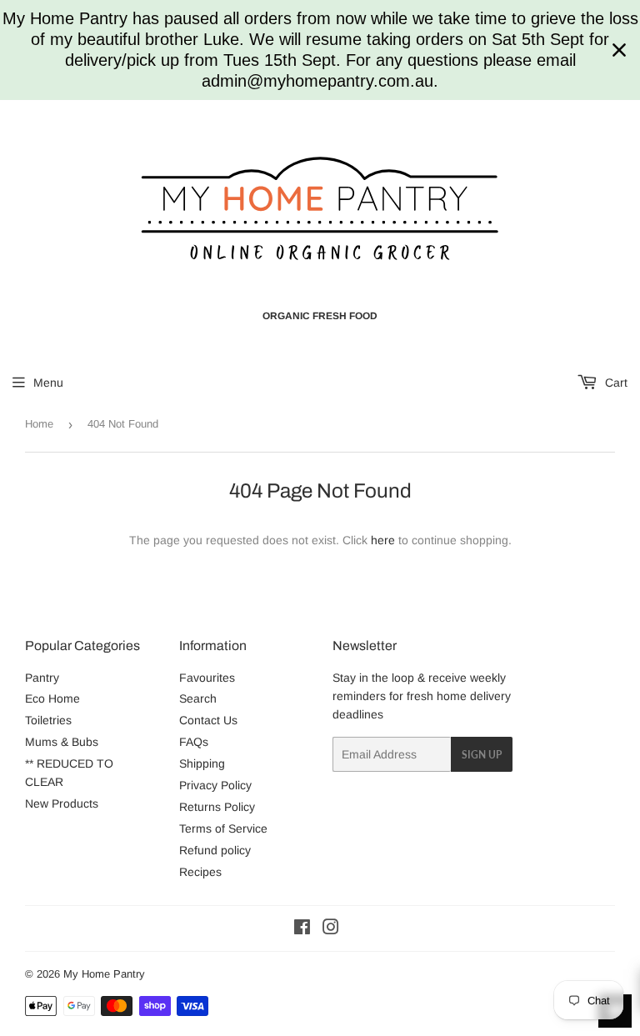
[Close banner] (619, 50)
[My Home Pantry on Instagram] (330, 929)
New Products (61, 803)
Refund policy (215, 850)
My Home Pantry (104, 974)
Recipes (200, 871)
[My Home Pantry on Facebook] (302, 929)
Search (198, 698)
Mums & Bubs (61, 741)
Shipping (202, 763)
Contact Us (208, 720)
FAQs (193, 741)
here (383, 540)
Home (39, 424)
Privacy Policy (215, 785)
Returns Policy (217, 806)
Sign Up (482, 754)
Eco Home (52, 698)
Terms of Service (223, 828)
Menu (48, 382)
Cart (615, 382)
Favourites (207, 677)
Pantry (42, 677)
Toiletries (48, 720)
